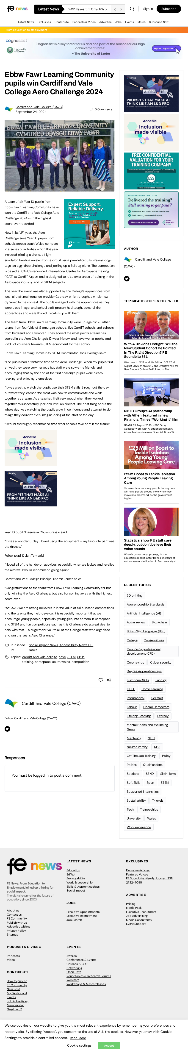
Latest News (26, 22)
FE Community (17, 918)
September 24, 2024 (31, 112)
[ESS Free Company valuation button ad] (151, 171)
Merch (142, 22)
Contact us (14, 915)
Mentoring (134, 738)
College (132, 640)
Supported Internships (143, 791)
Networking (74, 968)
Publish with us (17, 923)
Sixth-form (168, 774)
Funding (161, 680)
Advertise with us (18, 926)
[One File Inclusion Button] (31, 463)
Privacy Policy (16, 931)
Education (73, 870)
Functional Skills (138, 680)
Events (129, 22)
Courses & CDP (77, 964)
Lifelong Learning (139, 716)
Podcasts (13, 956)
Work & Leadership (79, 882)
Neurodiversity (137, 747)
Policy (166, 756)
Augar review (136, 622)
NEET (151, 738)
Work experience (139, 827)
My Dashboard (17, 993)
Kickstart (157, 698)
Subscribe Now (159, 22)
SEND (150, 774)
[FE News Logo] (17, 8)
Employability (75, 878)
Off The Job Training (141, 756)
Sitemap (12, 934)
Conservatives (154, 640)
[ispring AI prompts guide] (31, 504)
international (135, 698)
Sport (150, 783)
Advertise (105, 22)
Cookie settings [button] (79, 1045)
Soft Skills (133, 783)
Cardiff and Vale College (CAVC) (39, 107)
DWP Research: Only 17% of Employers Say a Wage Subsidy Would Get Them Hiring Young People (89, 9)
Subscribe (168, 9)
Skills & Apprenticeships (83, 887)
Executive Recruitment (81, 916)
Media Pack (134, 908)
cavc (62, 657)
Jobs (118, 22)
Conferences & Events (81, 960)
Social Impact (75, 890)
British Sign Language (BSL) (146, 631)
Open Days (73, 972)
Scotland (133, 774)
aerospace (43, 662)
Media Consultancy (139, 920)
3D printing (134, 595)
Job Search (74, 920)
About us (13, 910)
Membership (15, 1005)
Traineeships (149, 809)
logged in (41, 775)
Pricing (130, 904)
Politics (132, 765)
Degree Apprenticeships (144, 671)
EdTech (71, 874)
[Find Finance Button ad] (151, 209)
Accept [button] (109, 1045)
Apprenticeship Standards (145, 604)
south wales (61, 662)
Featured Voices (137, 874)
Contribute (62, 22)
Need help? (14, 1009)
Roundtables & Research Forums (88, 976)
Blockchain (159, 622)
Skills (80, 657)
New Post (13, 989)
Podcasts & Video (84, 22)
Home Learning (152, 689)
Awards (71, 956)
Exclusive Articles (138, 870)
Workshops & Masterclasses (86, 984)
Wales (151, 818)
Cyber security (160, 662)
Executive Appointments (83, 912)
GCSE (131, 689)
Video (11, 960)
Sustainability (136, 800)
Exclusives (44, 22)
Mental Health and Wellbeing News (147, 727)
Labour (132, 707)
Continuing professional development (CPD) (143, 651)
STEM (71, 657)
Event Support (136, 924)
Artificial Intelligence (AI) (144, 613)
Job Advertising (137, 916)
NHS (157, 747)
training (27, 662)
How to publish (17, 981)
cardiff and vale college (39, 657)
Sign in (148, 9)
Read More (78, 1038)
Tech (130, 809)
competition (80, 662)
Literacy (163, 716)
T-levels (157, 800)
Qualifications (153, 765)
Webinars (72, 980)
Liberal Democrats (156, 707)
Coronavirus (135, 662)
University (134, 818)
